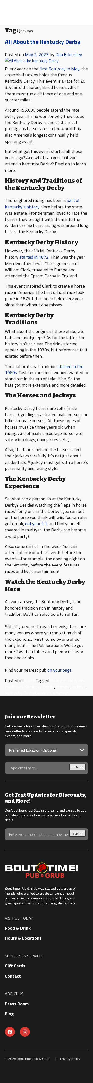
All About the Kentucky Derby (42, 41)
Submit (77, 767)
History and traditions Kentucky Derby (45, 683)
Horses (62, 686)
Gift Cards (15, 965)
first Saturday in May (59, 68)
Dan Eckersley (68, 54)
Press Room (17, 1003)
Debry (56, 680)
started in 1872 (34, 257)
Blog (9, 1013)
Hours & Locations (23, 938)
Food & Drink (18, 928)
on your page (59, 670)
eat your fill (36, 523)
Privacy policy (70, 1058)
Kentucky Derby (20, 692)
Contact (13, 976)
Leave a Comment (52, 692)
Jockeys (78, 686)
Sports (30, 680)
